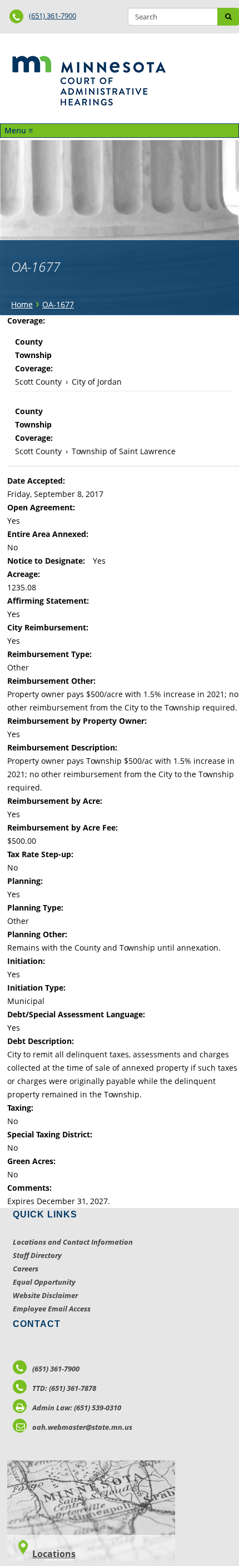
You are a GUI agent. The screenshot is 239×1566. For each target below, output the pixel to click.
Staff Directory (37, 1255)
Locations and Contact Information (73, 1242)
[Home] (88, 80)
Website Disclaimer (45, 1295)
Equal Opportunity (44, 1282)
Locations (54, 1554)
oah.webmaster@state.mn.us (82, 1427)
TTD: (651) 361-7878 (64, 1388)
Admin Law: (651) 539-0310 (76, 1408)
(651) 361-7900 (52, 16)
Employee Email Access (52, 1309)
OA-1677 (58, 304)
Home (22, 304)
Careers (25, 1269)
